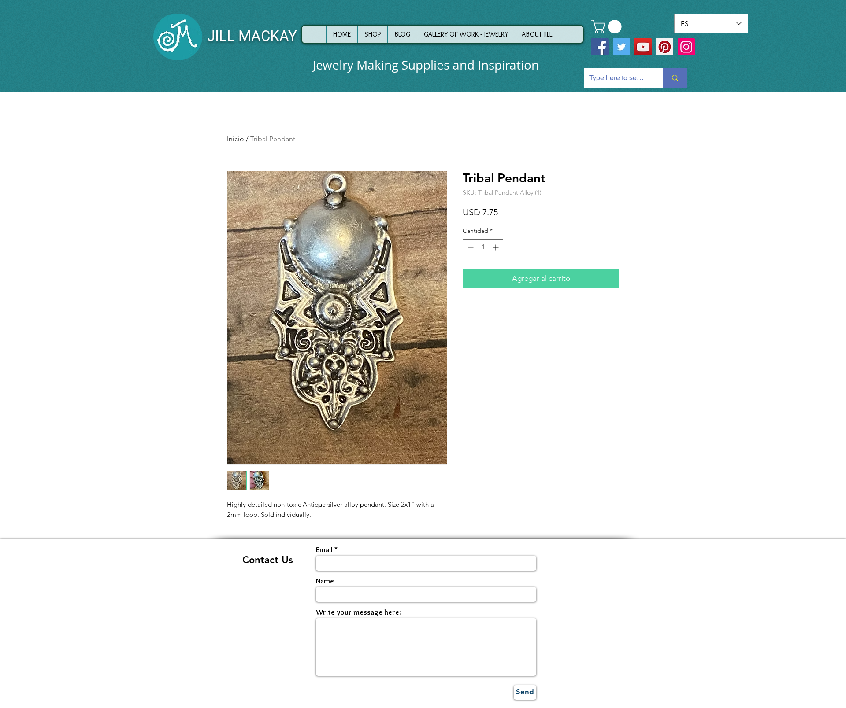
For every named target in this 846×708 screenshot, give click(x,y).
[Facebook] (600, 46)
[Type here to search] (675, 78)
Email (324, 549)
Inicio (235, 139)
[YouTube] (643, 46)
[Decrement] (469, 247)
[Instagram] (686, 46)
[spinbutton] (483, 247)
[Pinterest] (664, 46)
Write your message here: (358, 612)
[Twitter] (621, 46)
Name (325, 581)
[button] (608, 26)
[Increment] (496, 247)
